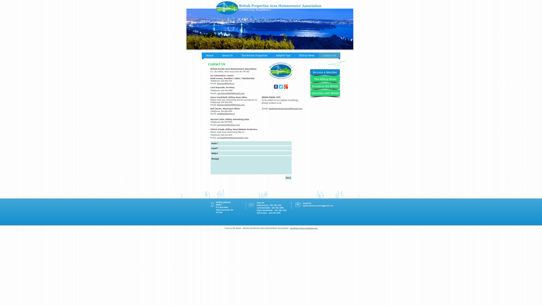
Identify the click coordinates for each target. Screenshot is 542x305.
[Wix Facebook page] (276, 87)
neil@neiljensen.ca (226, 113)
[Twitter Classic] (281, 87)
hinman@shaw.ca (225, 83)
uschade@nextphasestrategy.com (232, 137)
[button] (270, 29)
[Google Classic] (286, 87)
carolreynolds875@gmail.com (230, 93)
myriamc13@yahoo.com (228, 124)
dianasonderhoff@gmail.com (230, 104)
